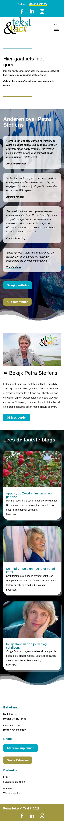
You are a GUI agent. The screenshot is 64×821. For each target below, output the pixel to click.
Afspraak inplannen (20, 748)
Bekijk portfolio (18, 285)
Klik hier (13, 714)
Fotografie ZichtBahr (14, 781)
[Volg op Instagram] (42, 11)
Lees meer (11, 514)
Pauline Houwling (15, 238)
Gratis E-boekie (18, 760)
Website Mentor (11, 793)
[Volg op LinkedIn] (32, 11)
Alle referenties (17, 301)
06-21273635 (38, 4)
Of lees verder (17, 417)
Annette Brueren (16, 163)
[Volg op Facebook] (21, 11)
